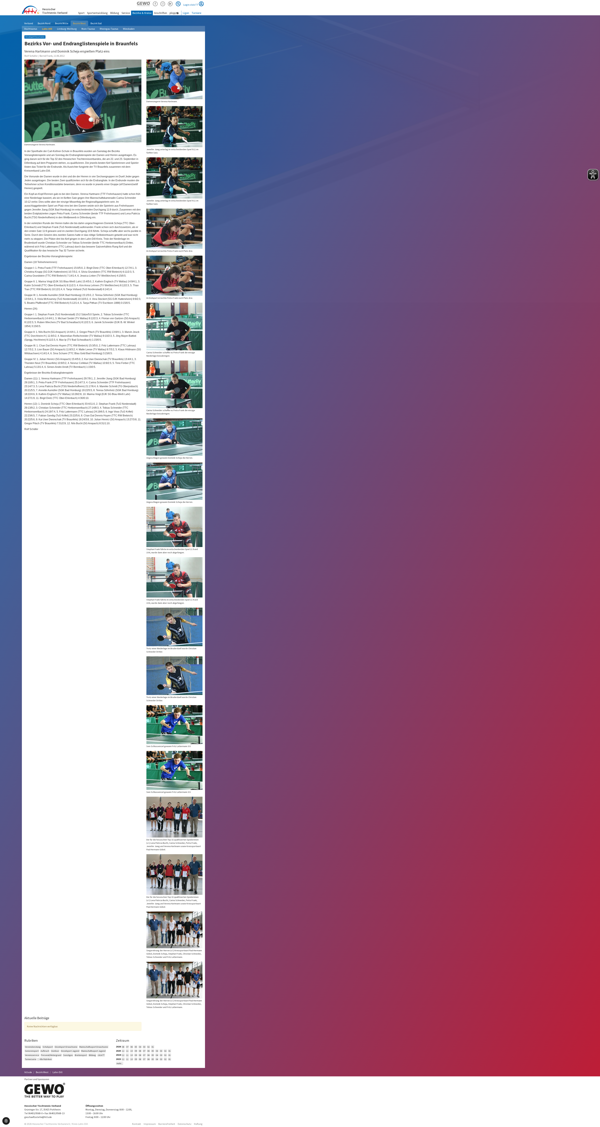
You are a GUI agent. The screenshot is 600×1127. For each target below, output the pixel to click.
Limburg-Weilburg (67, 28)
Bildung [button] (114, 13)
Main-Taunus (88, 28)
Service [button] (126, 13)
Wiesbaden (129, 28)
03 (144, 1046)
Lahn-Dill (47, 28)
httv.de (28, 1072)
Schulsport (48, 1046)
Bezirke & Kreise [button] (142, 13)
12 (123, 1051)
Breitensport (81, 1055)
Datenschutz (184, 1123)
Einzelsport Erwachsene (66, 1046)
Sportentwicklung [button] (97, 13)
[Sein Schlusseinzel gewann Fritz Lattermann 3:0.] (174, 724)
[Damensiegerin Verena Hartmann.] (82, 101)
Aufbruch (45, 1051)
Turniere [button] (196, 13)
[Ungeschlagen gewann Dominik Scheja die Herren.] (174, 437)
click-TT (101, 1055)
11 (127, 1051)
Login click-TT (191, 4)
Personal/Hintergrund (51, 1055)
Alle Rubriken (46, 1059)
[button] (6, 1120)
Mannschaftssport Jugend (93, 1051)
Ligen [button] (186, 13)
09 (136, 1051)
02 (148, 1046)
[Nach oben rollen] (594, 1118)
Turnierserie (30, 1059)
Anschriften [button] (160, 13)
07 (127, 1046)
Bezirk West (79, 23)
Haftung (198, 1123)
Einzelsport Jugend (70, 1051)
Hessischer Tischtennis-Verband (55, 11)
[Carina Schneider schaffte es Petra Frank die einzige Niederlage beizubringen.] (174, 326)
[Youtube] (170, 3)
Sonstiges (68, 1055)
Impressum (150, 1123)
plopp (173, 13)
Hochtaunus (30, 28)
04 (140, 1046)
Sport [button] (81, 13)
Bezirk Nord (44, 23)
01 (153, 1046)
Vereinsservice (32, 1055)
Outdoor (55, 1051)
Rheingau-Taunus (109, 28)
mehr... (120, 1063)
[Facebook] (155, 3)
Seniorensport (32, 1051)
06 (131, 1046)
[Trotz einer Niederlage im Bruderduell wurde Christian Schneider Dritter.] (174, 627)
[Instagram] (163, 3)
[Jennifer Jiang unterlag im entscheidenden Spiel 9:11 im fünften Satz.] (174, 126)
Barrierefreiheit (166, 1123)
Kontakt (136, 1123)
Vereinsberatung (33, 1046)
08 (123, 1046)
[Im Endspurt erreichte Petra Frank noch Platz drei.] (174, 229)
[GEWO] (144, 3)
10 (131, 1051)
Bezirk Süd (96, 23)
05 (136, 1046)
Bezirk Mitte (61, 23)
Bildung (92, 1055)
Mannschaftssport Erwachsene (93, 1046)
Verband (28, 23)
